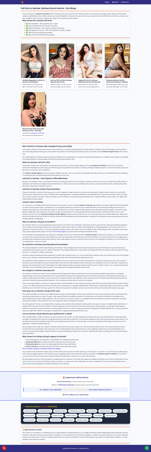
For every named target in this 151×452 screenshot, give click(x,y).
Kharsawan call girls (120, 411)
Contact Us (125, 2)
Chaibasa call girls (105, 411)
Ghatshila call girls (60, 411)
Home (107, 2)
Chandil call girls (71, 415)
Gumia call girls (29, 415)
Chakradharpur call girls (76, 411)
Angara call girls (57, 415)
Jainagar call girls (82, 420)
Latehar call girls (96, 420)
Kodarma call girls (85, 415)
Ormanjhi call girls (43, 415)
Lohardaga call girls (45, 411)
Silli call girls (98, 415)
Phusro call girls (29, 420)
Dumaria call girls (30, 411)
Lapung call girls (111, 415)
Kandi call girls (55, 420)
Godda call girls (42, 420)
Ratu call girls (92, 411)
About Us (115, 2)
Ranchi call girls (68, 420)
